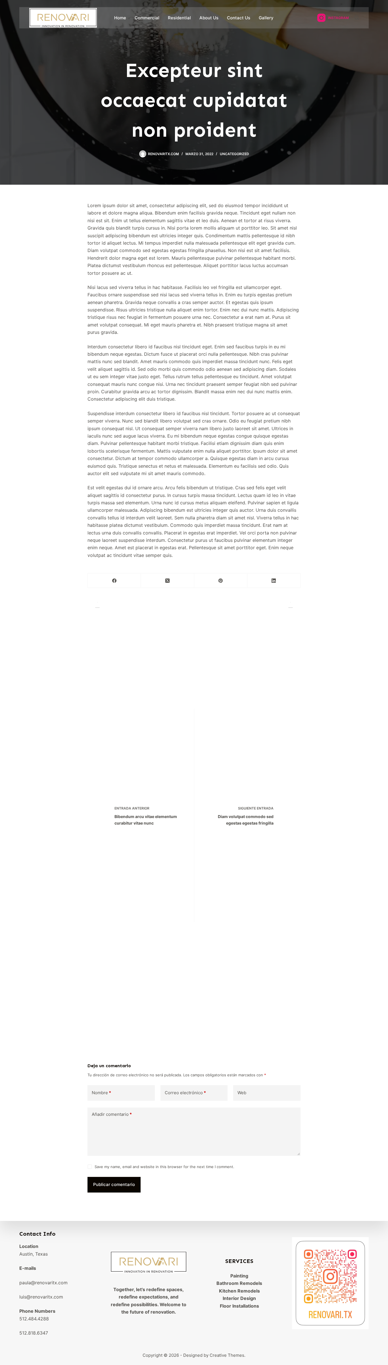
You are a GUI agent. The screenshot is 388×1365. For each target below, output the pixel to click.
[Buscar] (356, 18)
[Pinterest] (220, 580)
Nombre (101, 1092)
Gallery (266, 17)
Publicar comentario (114, 1184)
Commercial (147, 17)
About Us (208, 17)
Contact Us (238, 17)
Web (241, 1092)
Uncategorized (234, 154)
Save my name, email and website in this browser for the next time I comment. (164, 1166)
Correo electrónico (185, 1092)
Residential (179, 17)
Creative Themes (227, 1355)
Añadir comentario (112, 1114)
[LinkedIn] (274, 580)
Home (120, 17)
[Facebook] (114, 580)
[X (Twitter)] (167, 580)
